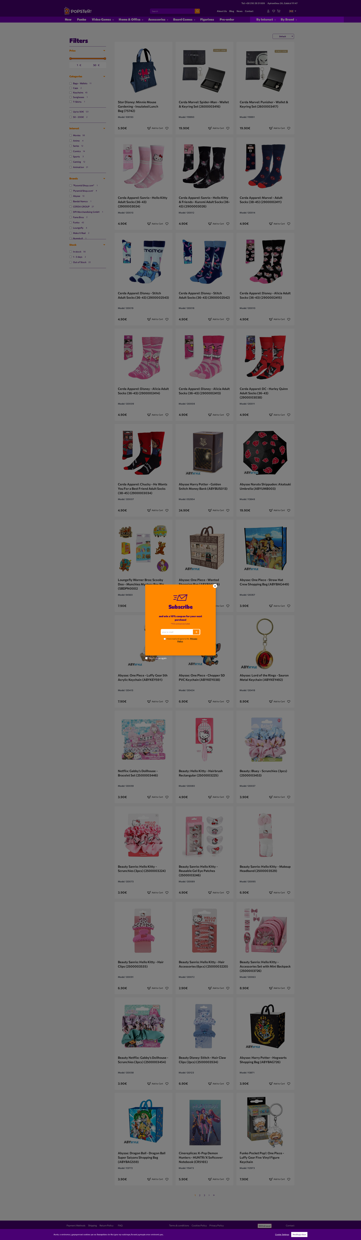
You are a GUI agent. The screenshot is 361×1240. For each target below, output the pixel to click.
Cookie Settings (282, 1234)
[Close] (215, 586)
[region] (180, 1234)
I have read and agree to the (181, 640)
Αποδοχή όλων (299, 1234)
